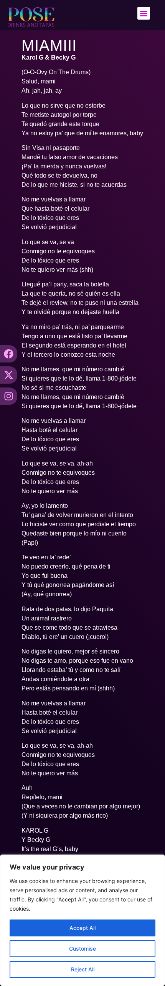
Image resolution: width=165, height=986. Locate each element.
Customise (82, 948)
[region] (82, 920)
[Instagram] (8, 396)
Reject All (82, 969)
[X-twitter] (8, 375)
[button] (143, 13)
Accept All (82, 927)
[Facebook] (8, 353)
